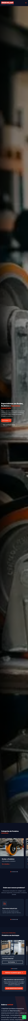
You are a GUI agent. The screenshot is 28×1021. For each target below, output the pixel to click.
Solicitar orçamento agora (13, 972)
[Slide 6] (17, 871)
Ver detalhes (6, 864)
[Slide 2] (12, 968)
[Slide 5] (16, 968)
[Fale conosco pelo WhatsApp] (24, 1017)
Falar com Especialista (9, 424)
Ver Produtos (6, 420)
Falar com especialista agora (14, 988)
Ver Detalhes (11, 962)
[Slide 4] (14, 871)
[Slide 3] (13, 871)
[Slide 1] (10, 871)
